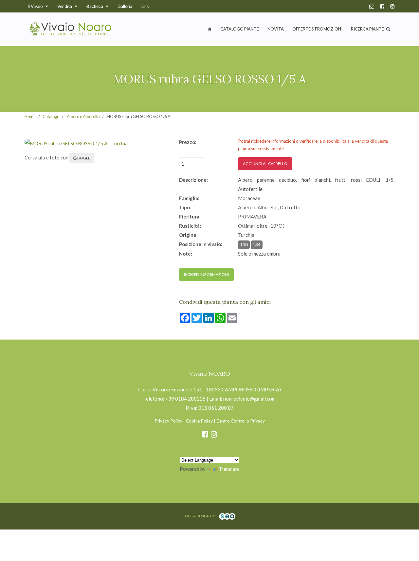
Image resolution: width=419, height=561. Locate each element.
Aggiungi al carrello (265, 163)
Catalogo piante (239, 28)
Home (30, 116)
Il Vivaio (35, 6)
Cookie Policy (199, 421)
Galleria (125, 6)
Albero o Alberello (83, 116)
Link (145, 6)
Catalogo (51, 116)
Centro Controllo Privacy (240, 421)
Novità (275, 28)
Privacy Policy (168, 421)
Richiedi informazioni (206, 274)
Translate (229, 469)
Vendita (65, 6)
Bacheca (95, 6)
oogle (83, 158)
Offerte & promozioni (317, 28)
